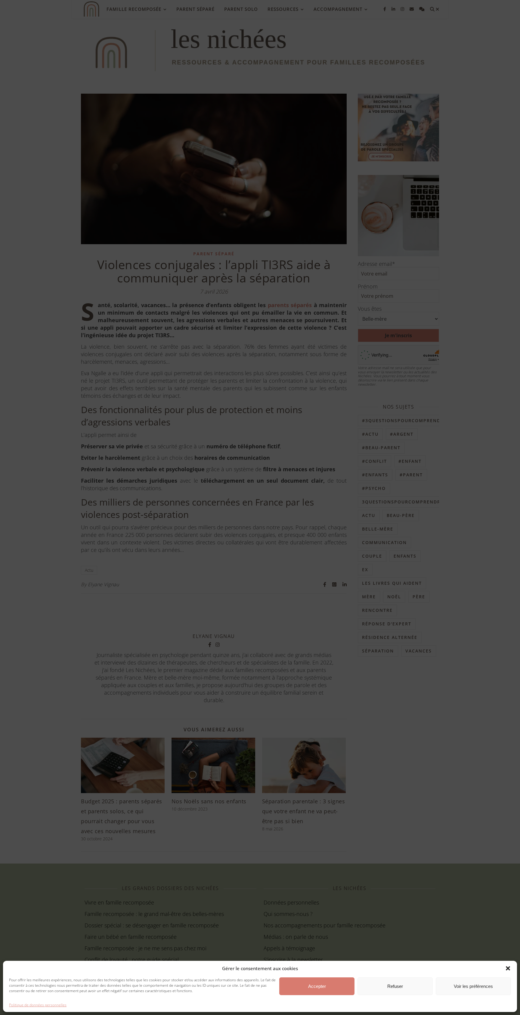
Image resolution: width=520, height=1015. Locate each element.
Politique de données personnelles (38, 1004)
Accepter (317, 986)
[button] (508, 968)
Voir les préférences (473, 986)
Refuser (395, 986)
